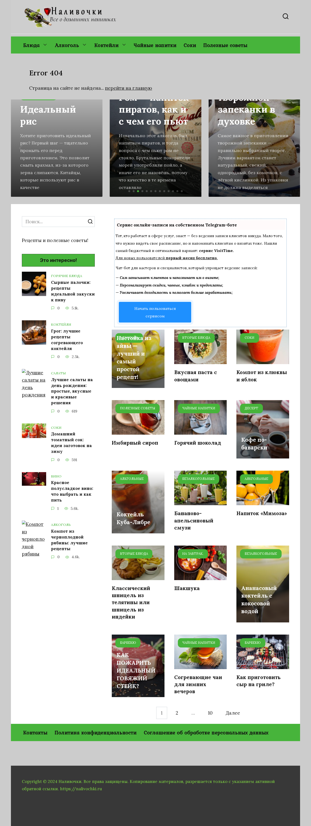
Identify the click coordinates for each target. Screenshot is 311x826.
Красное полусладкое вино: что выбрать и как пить (72, 491)
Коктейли (106, 45)
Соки (190, 45)
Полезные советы (225, 45)
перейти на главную (128, 88)
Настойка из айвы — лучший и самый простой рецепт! (134, 358)
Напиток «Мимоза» (261, 513)
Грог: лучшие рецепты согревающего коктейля (67, 339)
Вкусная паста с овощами (195, 376)
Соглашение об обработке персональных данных (206, 732)
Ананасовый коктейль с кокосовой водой (259, 599)
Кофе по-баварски (254, 443)
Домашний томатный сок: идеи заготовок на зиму (71, 442)
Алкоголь (67, 45)
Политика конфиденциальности (96, 732)
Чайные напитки (155, 45)
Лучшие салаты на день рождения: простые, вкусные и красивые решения (72, 391)
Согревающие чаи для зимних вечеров (198, 684)
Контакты (35, 732)
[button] (129, 191)
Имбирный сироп (135, 443)
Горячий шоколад (197, 443)
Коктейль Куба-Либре (133, 518)
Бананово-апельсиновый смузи (193, 520)
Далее (233, 713)
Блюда (31, 45)
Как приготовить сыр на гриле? (258, 681)
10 (210, 713)
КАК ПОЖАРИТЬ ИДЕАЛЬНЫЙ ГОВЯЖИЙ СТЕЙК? (136, 670)
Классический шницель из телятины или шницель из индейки (131, 602)
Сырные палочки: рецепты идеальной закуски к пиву (73, 291)
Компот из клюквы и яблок (261, 376)
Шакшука (187, 588)
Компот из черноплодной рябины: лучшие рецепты (69, 540)
